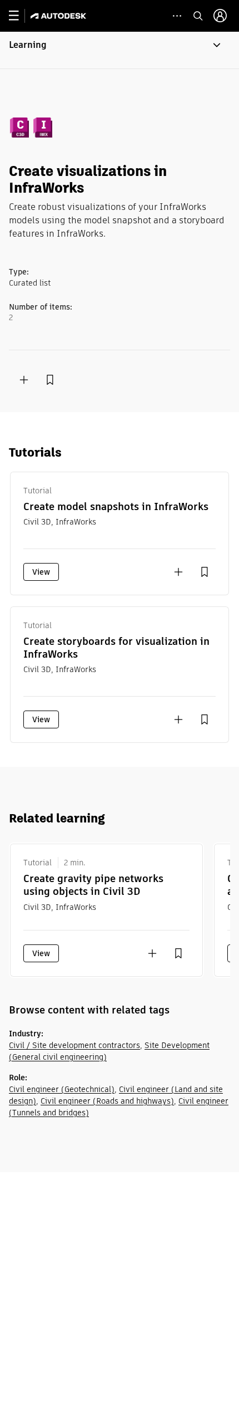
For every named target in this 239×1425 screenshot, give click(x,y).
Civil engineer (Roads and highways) (107, 1100)
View (41, 571)
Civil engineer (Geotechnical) (61, 1089)
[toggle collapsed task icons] (177, 16)
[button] (119, 50)
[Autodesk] (60, 16)
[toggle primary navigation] (20, 16)
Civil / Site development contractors (74, 1045)
